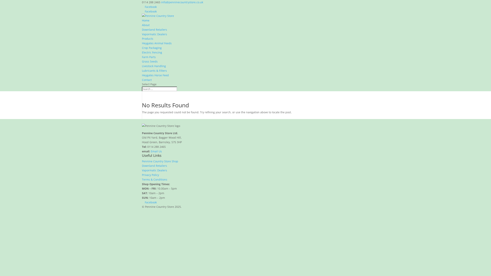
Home (145, 20)
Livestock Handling (154, 66)
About (146, 25)
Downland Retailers (154, 29)
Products (147, 38)
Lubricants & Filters (154, 70)
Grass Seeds (150, 61)
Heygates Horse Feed (155, 75)
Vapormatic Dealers (154, 34)
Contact (147, 80)
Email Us (156, 151)
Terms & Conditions (154, 179)
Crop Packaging (152, 48)
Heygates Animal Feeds (157, 43)
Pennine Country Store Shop (160, 161)
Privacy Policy (150, 175)
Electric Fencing (152, 52)
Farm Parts (149, 57)
